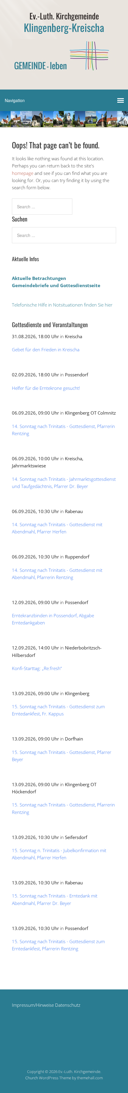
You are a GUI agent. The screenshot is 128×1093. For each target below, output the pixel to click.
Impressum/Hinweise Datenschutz (46, 1005)
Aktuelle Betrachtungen (39, 278)
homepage (22, 173)
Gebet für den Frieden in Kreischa (45, 349)
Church (31, 1077)
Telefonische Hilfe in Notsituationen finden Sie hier (62, 305)
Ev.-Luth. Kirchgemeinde (64, 16)
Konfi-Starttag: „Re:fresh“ (37, 668)
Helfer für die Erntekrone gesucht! (46, 388)
